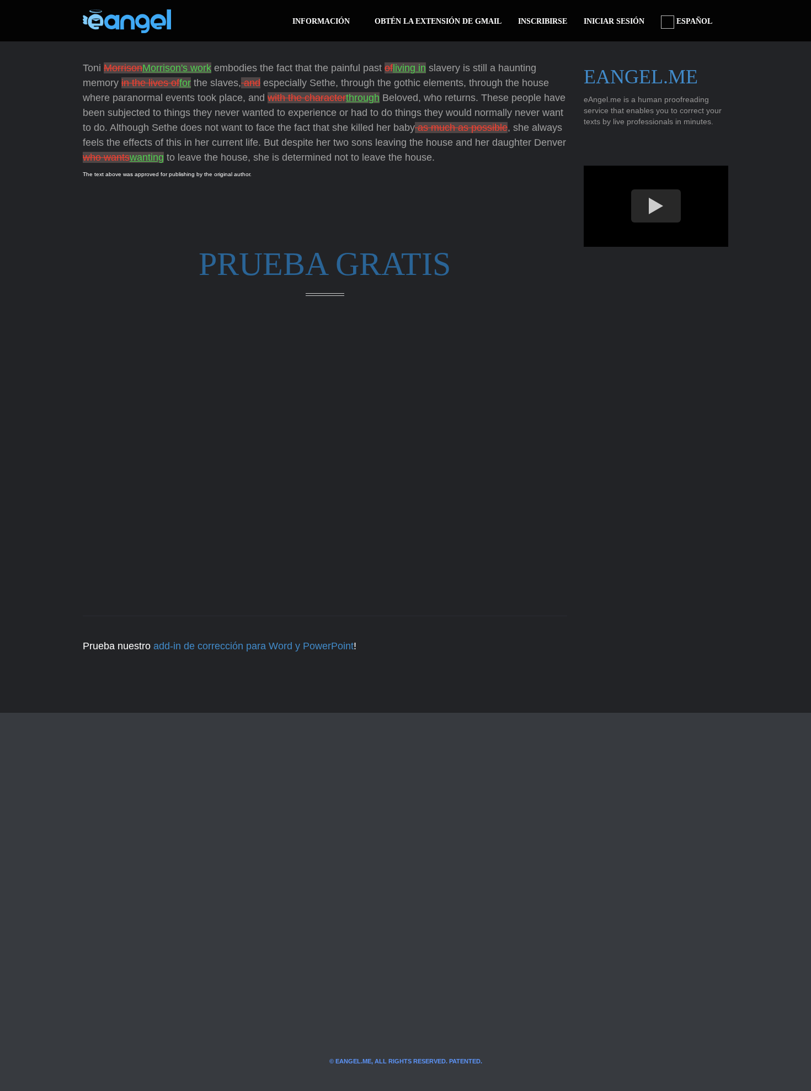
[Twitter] (197, 21)
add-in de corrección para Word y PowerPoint (253, 646)
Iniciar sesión (614, 21)
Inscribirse (542, 21)
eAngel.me (641, 77)
